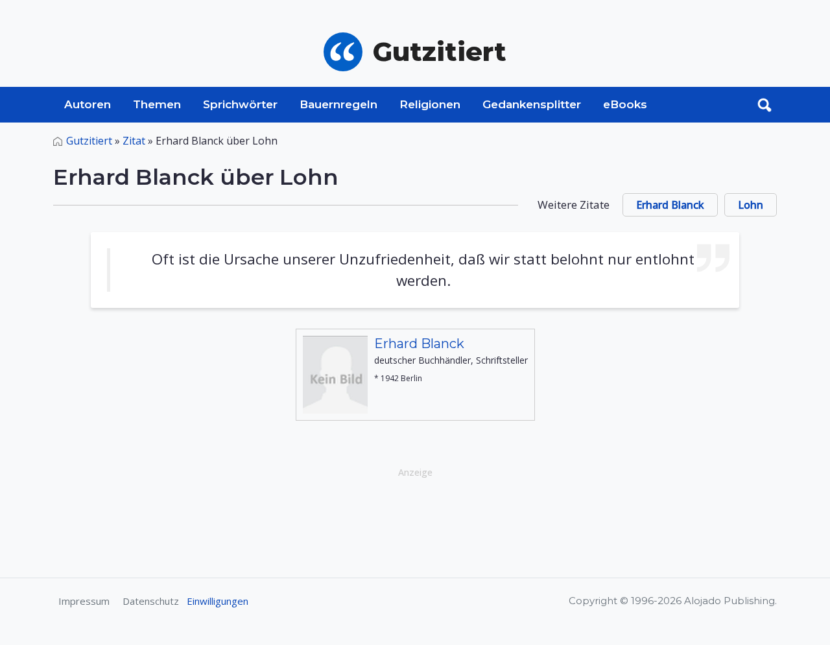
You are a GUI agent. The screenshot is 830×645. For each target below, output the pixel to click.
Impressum (84, 600)
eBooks (625, 104)
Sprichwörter (240, 104)
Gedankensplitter (531, 104)
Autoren (87, 104)
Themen (157, 104)
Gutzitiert (89, 141)
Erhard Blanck (670, 205)
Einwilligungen (217, 600)
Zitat (134, 141)
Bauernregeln (338, 104)
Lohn (750, 205)
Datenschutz (151, 600)
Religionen (429, 104)
